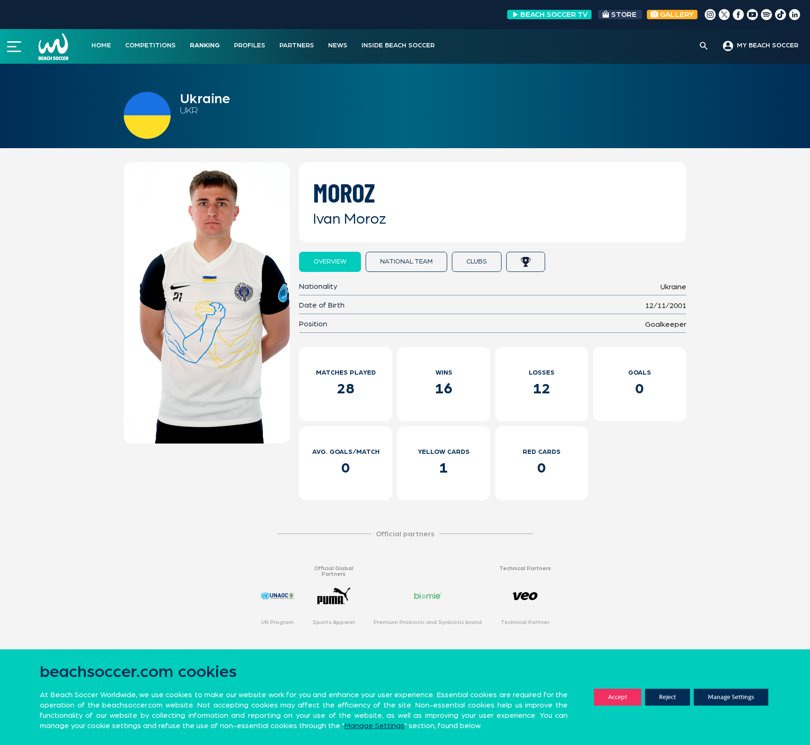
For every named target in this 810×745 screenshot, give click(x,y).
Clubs (476, 261)
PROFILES (249, 45)
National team (406, 261)
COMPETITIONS (150, 45)
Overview (330, 261)
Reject (667, 697)
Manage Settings (731, 697)
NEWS (337, 45)
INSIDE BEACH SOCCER (398, 45)
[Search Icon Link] (703, 46)
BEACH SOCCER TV (554, 14)
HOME (101, 45)
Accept (617, 697)
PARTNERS (296, 45)
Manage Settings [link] (375, 726)
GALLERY (676, 14)
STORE (623, 14)
